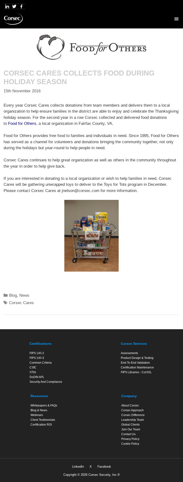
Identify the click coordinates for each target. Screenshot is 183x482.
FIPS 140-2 (37, 353)
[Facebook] (21, 6)
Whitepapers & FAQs (43, 405)
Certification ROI (41, 424)
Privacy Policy (130, 439)
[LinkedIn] (7, 6)
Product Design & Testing (137, 358)
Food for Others (22, 123)
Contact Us (128, 434)
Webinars (36, 415)
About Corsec (130, 405)
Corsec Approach (132, 410)
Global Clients (130, 424)
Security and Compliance (46, 381)
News (24, 295)
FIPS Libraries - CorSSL (136, 372)
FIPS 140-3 (37, 358)
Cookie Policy (130, 443)
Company (129, 396)
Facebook (104, 466)
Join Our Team (130, 429)
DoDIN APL (37, 377)
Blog (13, 295)
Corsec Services (134, 343)
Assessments (129, 353)
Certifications (40, 343)
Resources (39, 396)
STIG (33, 372)
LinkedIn (78, 466)
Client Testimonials (42, 420)
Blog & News (38, 410)
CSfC (33, 367)
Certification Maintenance (137, 367)
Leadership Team (132, 420)
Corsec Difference (133, 415)
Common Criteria (41, 362)
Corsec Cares (21, 303)
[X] (14, 6)
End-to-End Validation (135, 362)
